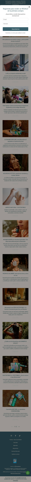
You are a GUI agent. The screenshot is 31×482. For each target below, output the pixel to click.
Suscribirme (15, 29)
